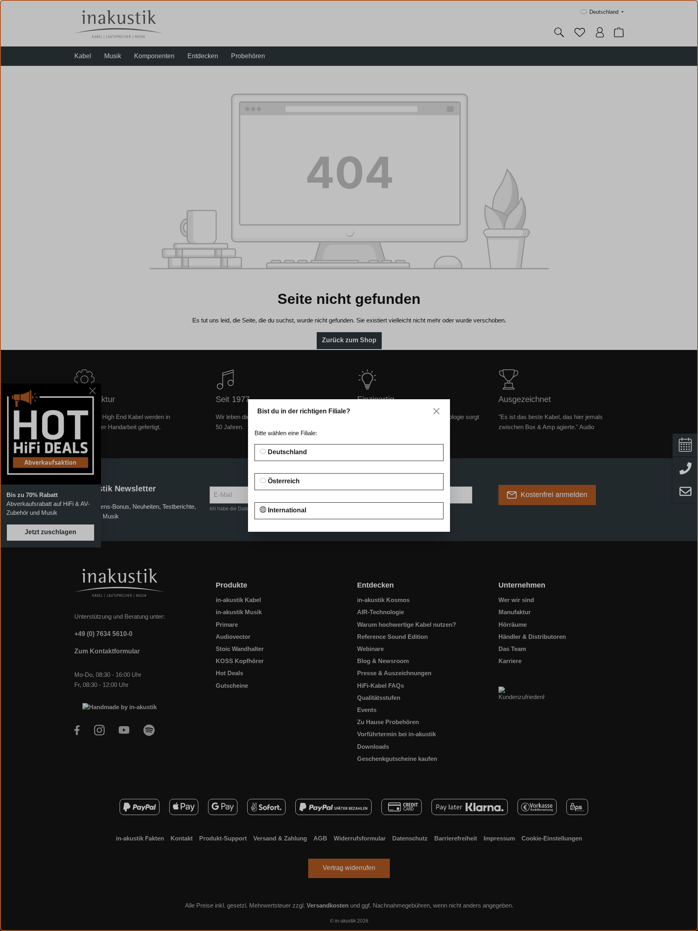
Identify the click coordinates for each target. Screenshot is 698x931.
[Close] (436, 411)
